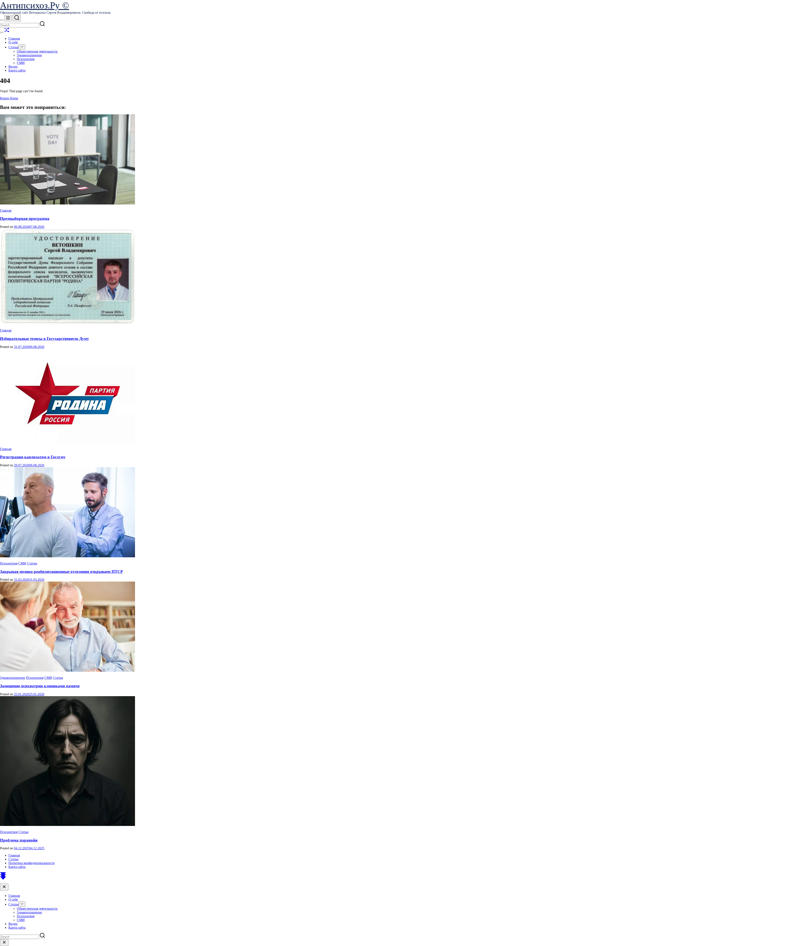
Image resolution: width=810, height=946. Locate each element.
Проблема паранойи (19, 840)
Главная (14, 38)
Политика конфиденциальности (31, 863)
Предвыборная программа (24, 218)
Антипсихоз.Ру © (34, 5)
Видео (13, 66)
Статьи (13, 47)
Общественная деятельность (37, 51)
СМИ (21, 63)
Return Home (9, 98)
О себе (13, 42)
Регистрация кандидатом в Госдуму (33, 457)
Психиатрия (25, 59)
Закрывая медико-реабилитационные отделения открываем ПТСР (61, 571)
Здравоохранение (29, 55)
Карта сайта (17, 70)
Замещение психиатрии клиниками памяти (40, 686)
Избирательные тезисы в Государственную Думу (44, 338)
